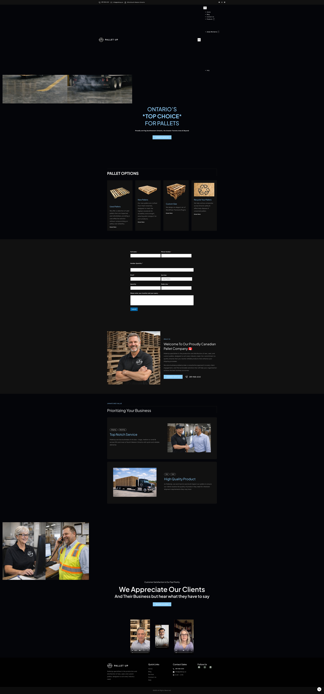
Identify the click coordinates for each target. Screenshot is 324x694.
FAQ (149, 680)
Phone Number (166, 252)
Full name (134, 252)
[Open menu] (199, 39)
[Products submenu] (214, 19)
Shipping (113, 429)
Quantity (133, 284)
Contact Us (152, 677)
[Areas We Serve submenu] (218, 32)
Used (173, 474)
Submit (134, 309)
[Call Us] (319, 689)
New (167, 474)
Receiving (122, 429)
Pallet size (165, 284)
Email (132, 275)
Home (150, 669)
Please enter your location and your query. (144, 293)
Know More (113, 227)
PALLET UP (111, 39)
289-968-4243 (105, 2)
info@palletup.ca (118, 2)
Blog (149, 672)
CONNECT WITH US (162, 137)
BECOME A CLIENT (162, 604)
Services (163, 275)
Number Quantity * (136, 263)
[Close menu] (205, 8)
